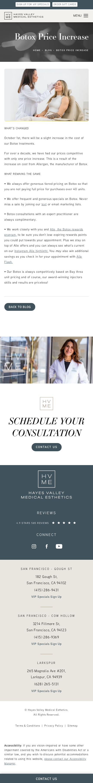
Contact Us (46, 447)
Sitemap (72, 725)
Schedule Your (46, 427)
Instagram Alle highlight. (31, 251)
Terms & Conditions (27, 725)
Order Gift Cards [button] (64, 4)
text (44, 204)
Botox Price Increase (72, 50)
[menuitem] (34, 546)
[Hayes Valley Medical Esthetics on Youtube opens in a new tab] (59, 546)
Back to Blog (20, 307)
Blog (48, 50)
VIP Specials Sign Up (46, 596)
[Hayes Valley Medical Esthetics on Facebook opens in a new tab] (46, 546)
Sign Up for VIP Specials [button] (33, 4)
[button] (86, 16)
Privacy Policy (53, 725)
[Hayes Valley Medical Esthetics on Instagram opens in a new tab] (34, 546)
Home (37, 50)
